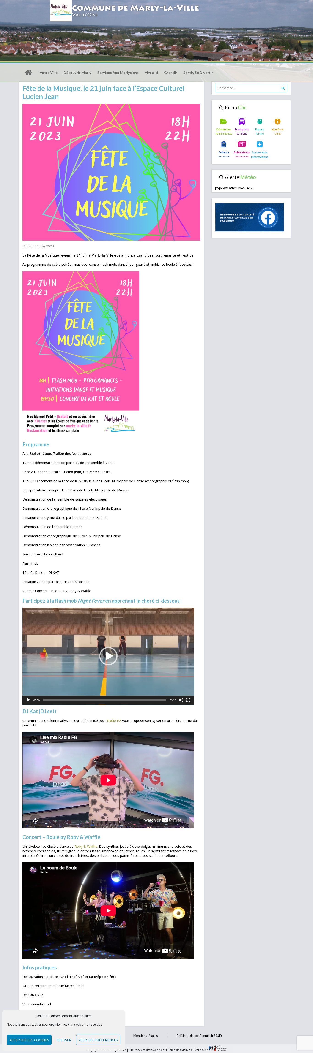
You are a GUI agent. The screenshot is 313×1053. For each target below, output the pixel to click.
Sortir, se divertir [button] (198, 72)
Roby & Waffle (85, 846)
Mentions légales (145, 1035)
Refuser (63, 1040)
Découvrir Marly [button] (77, 72)
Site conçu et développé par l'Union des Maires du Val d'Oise (168, 1050)
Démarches (223, 129)
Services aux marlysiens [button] (118, 72)
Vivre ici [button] (151, 72)
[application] (108, 656)
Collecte (224, 152)
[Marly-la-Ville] (28, 72)
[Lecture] (28, 700)
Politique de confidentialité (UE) (199, 1035)
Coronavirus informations (259, 154)
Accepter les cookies (29, 1040)
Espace (259, 129)
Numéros (278, 129)
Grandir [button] (170, 72)
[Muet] (181, 700)
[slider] (104, 700)
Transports (241, 129)
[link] (114, 720)
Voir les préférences (98, 1040)
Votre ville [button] (49, 72)
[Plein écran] (188, 700)
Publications (242, 152)
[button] (108, 656)
